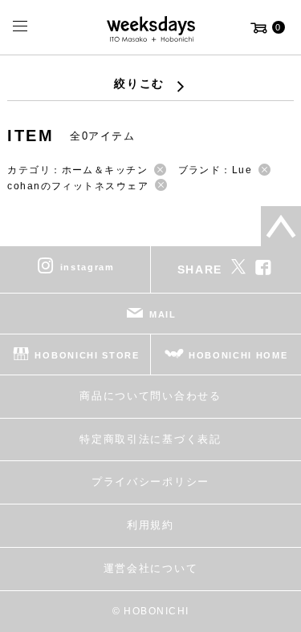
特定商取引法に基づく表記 (150, 439)
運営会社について (150, 568)
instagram (87, 267)
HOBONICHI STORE (87, 355)
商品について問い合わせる (150, 396)
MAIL (163, 314)
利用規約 (150, 525)
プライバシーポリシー (150, 482)
